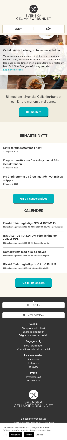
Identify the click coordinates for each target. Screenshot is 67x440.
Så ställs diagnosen (33, 331)
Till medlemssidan (33, 315)
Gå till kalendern (33, 283)
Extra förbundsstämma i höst (22, 148)
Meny (18, 29)
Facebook (33, 359)
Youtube (33, 366)
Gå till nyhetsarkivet (33, 198)
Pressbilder (33, 380)
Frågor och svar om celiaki (33, 335)
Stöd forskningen (33, 345)
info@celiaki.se (37, 418)
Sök (48, 29)
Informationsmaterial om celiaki (33, 349)
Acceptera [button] (15, 434)
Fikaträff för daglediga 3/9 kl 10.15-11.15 (29, 223)
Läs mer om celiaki (13, 69)
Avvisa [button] (29, 434)
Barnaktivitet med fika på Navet (24, 252)
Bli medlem (33, 112)
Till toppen (33, 305)
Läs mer (39, 435)
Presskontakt (33, 377)
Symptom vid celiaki (33, 328)
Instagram (33, 363)
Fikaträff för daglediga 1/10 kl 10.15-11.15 (29, 264)
